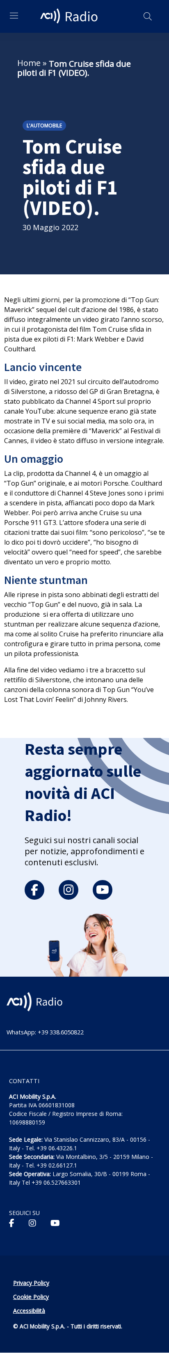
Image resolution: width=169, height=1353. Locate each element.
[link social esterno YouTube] (55, 1223)
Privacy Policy (31, 1283)
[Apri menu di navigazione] (14, 15)
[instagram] (68, 890)
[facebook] (34, 890)
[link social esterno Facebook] (11, 1223)
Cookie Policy (31, 1297)
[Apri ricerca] (148, 16)
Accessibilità (29, 1311)
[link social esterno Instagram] (32, 1223)
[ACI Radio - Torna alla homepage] (70, 16)
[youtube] (102, 890)
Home (29, 62)
